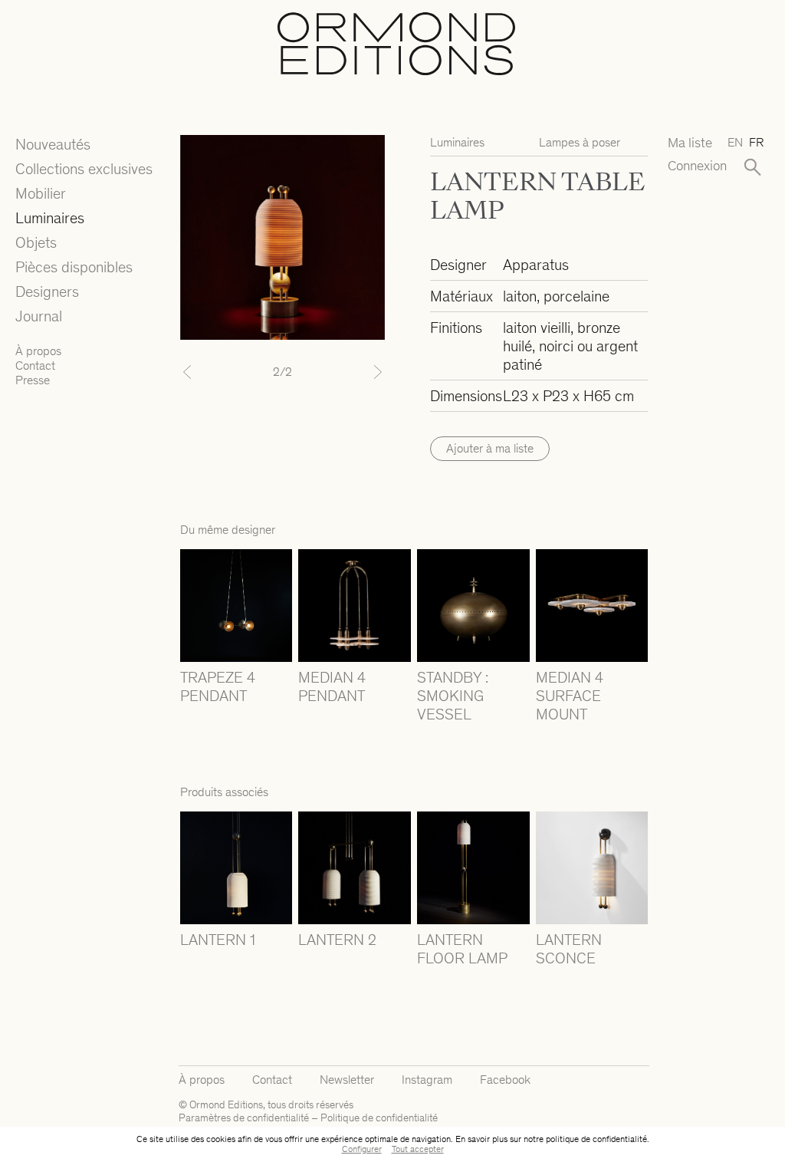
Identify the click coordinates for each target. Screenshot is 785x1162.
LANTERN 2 (337, 939)
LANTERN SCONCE (569, 948)
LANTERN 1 (217, 939)
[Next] (369, 372)
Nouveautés (52, 144)
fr (756, 142)
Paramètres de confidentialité (244, 1117)
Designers (47, 291)
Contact (35, 365)
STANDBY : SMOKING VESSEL (452, 695)
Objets (36, 242)
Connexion (692, 166)
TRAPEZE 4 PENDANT (217, 686)
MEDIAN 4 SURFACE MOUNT (569, 695)
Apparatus (536, 264)
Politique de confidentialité (379, 1117)
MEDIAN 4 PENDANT (332, 686)
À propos (38, 351)
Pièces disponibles (74, 267)
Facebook (505, 1079)
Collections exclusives (84, 169)
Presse (32, 380)
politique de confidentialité (596, 1139)
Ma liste (690, 143)
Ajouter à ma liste (490, 448)
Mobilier (40, 193)
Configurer (362, 1149)
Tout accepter (418, 1149)
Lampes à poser (579, 142)
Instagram (427, 1079)
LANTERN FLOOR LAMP (462, 948)
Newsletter (347, 1079)
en (735, 142)
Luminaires (49, 218)
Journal (38, 316)
